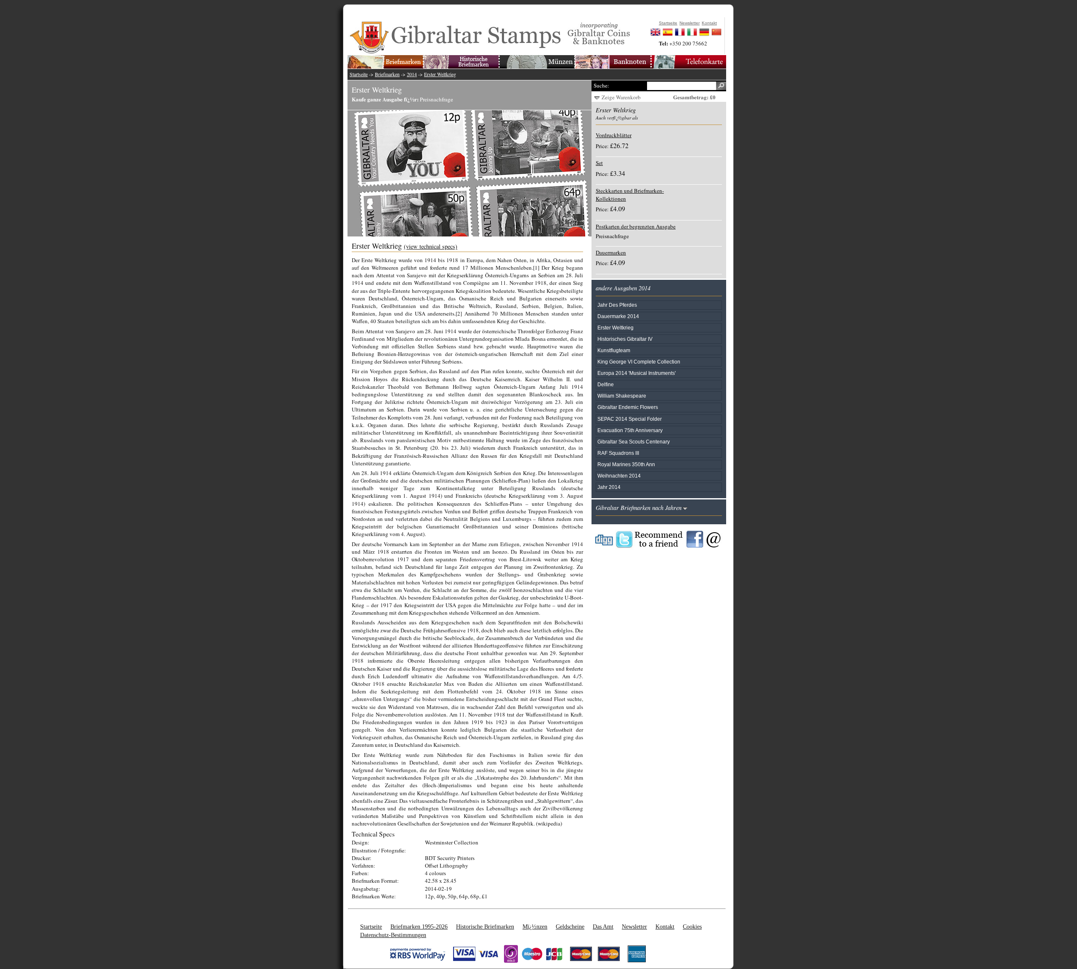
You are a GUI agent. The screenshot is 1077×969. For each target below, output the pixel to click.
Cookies (692, 926)
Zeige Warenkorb (621, 97)
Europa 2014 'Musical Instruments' (636, 373)
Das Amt (603, 926)
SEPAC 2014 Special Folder (629, 419)
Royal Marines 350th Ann (626, 464)
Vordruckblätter (613, 135)
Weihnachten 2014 (619, 475)
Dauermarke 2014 (618, 316)
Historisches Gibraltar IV (625, 339)
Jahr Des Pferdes (617, 305)
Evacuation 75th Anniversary (630, 430)
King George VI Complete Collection (638, 361)
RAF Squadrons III (618, 453)
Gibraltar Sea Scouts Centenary (633, 441)
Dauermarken (611, 252)
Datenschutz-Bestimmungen (393, 935)
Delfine (605, 384)
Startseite (359, 74)
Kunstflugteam (613, 350)
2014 (412, 74)
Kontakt (664, 926)
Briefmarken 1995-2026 (419, 926)
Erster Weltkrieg (440, 74)
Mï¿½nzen (535, 926)
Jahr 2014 (609, 487)
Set (599, 163)
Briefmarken (387, 74)
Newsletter (634, 926)
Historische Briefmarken (485, 926)
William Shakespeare (621, 395)
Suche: (601, 85)
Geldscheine (570, 926)
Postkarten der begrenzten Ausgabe (636, 226)
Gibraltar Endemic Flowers (627, 407)
